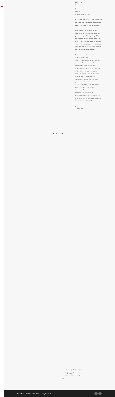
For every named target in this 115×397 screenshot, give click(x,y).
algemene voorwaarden (32, 394)
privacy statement (46, 394)
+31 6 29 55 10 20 (71, 380)
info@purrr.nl (70, 384)
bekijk (27, 144)
